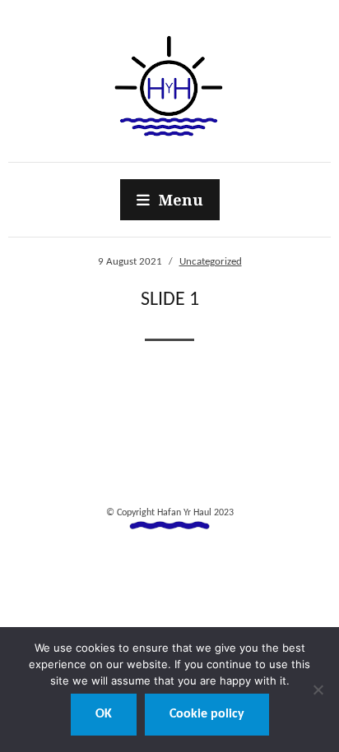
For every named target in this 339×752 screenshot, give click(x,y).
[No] (318, 689)
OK (103, 714)
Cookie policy (207, 714)
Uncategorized (210, 261)
